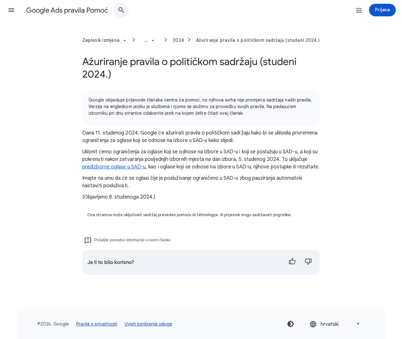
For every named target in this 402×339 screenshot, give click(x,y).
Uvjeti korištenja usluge (148, 324)
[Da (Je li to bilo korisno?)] (292, 262)
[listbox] (335, 323)
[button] (11, 10)
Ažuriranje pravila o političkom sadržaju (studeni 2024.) (258, 40)
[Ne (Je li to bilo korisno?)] (308, 262)
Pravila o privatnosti (96, 324)
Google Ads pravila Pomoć (67, 10)
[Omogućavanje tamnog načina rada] (290, 323)
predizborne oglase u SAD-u (114, 167)
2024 (178, 40)
